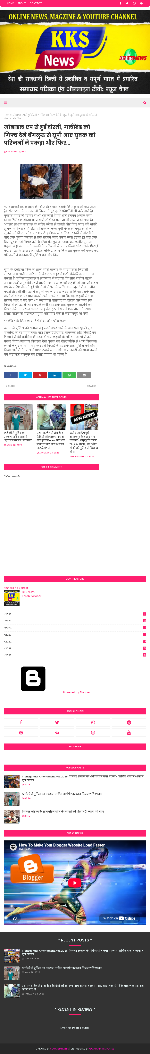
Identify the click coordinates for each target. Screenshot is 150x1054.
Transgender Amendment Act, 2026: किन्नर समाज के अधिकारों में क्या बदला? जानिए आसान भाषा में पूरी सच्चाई (83, 778)
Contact (36, 3)
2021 (75, 648)
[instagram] (134, 3)
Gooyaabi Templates (101, 1048)
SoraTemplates (59, 1048)
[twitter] (127, 3)
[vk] (57, 732)
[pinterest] (141, 3)
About (22, 3)
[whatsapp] (93, 722)
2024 (75, 628)
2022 (75, 641)
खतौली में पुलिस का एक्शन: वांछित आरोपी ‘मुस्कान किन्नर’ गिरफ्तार (18, 436)
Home (10, 3)
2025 (75, 621)
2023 (75, 635)
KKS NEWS (11, 151)
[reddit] (129, 722)
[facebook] (120, 3)
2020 (75, 655)
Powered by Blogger (76, 692)
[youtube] (129, 732)
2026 (75, 614)
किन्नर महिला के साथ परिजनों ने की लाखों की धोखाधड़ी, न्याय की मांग (63, 812)
